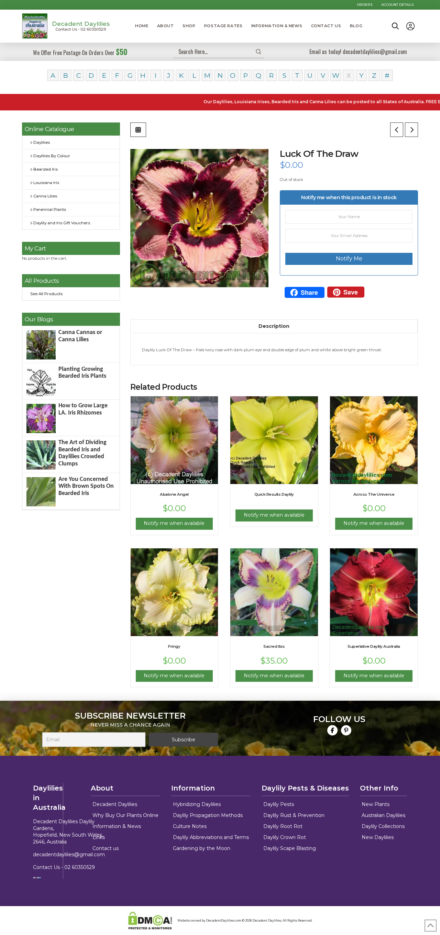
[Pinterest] (346, 730)
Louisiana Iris (46, 182)
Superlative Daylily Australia (374, 646)
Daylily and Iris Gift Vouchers (61, 223)
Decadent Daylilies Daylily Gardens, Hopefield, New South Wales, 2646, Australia (68, 831)
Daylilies (41, 142)
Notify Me (349, 258)
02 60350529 (79, 867)
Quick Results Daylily (274, 494)
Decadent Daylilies (81, 23)
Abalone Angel (174, 494)
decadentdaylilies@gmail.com (69, 854)
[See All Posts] (138, 129)
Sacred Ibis (274, 646)
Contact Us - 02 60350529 (80, 29)
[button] (395, 26)
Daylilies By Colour (51, 155)
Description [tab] (273, 326)
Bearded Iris (45, 169)
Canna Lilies (45, 196)
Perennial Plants (49, 209)
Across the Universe (374, 494)
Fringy (174, 646)
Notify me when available (174, 523)
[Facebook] (332, 730)
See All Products (46, 293)
